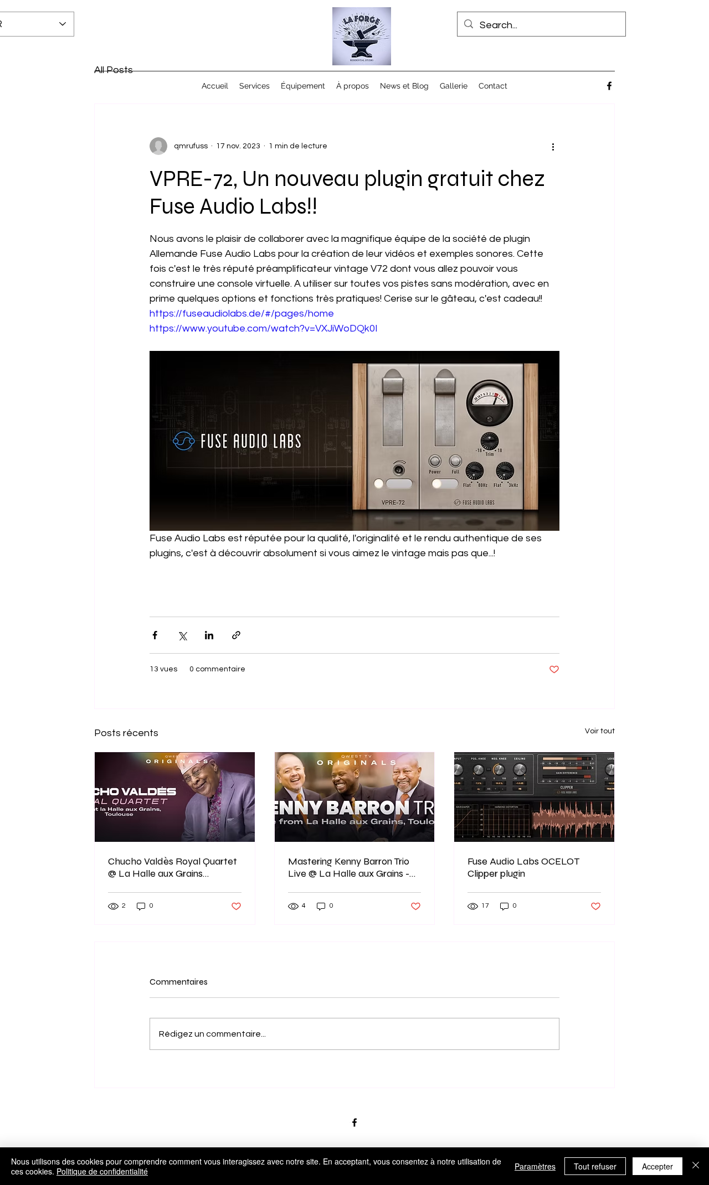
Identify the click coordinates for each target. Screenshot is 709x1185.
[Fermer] (695, 1166)
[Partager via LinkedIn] (209, 635)
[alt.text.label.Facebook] (609, 85)
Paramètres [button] (535, 1166)
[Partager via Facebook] (155, 635)
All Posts (113, 70)
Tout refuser (595, 1166)
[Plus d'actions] (552, 146)
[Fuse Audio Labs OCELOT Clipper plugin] (534, 797)
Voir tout (600, 731)
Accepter (657, 1166)
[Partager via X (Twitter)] (182, 635)
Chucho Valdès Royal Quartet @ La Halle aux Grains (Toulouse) (172, 867)
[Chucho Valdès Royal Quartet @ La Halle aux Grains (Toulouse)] (175, 797)
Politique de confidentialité (102, 1171)
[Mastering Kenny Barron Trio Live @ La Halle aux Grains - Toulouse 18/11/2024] (355, 797)
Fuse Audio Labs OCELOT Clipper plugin (523, 867)
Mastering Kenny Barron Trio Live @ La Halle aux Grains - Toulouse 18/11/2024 (348, 867)
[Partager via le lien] (236, 635)
